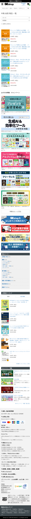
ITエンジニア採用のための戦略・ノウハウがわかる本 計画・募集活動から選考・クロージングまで (20, 32)
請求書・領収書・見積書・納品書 (10, 469)
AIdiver (15, 512)
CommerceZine (13, 511)
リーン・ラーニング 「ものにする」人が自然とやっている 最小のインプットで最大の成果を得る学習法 (19, 315)
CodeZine (15, 509)
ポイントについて (7, 471)
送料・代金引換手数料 (8, 411)
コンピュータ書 (7, 261)
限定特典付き (5, 283)
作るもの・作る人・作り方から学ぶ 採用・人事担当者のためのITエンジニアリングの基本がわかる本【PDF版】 (20, 76)
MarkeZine (21, 509)
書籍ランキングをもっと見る (23, 363)
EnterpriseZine (5, 511)
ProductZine (9, 512)
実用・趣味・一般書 (8, 266)
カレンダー (6, 267)
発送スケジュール (7, 442)
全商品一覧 (5, 256)
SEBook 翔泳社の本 (6, 509)
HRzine (3, 512)
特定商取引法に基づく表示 (6, 485)
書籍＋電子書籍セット (7, 280)
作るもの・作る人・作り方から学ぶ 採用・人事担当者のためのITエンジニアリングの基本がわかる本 (20, 61)
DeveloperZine (22, 512)
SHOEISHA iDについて (5, 492)
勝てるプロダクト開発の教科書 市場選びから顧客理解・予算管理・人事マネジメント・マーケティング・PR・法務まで (20, 340)
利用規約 (3, 484)
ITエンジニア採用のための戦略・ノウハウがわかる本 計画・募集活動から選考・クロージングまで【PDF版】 (20, 46)
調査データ (5, 287)
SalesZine (26, 511)
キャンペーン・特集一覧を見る (23, 403)
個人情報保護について (5, 487)
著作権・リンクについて (6, 489)
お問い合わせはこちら (8, 476)
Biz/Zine (20, 511)
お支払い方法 (5, 416)
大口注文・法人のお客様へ (9, 474)
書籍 (3, 259)
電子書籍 (4, 271)
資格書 (5, 264)
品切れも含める (7, 23)
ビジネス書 (6, 262)
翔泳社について (4, 490)
